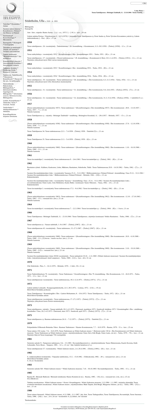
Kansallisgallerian (88, 407)
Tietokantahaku (30, 400)
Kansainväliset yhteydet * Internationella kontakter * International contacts (12, 63)
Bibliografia (29, 27)
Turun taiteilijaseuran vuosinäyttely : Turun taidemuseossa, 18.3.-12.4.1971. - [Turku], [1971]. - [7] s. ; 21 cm (67, 280)
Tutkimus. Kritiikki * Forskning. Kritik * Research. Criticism (10, 70)
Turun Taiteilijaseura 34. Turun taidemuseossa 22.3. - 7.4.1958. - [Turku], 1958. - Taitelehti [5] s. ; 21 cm (65, 131)
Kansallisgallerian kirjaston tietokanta (10, 115)
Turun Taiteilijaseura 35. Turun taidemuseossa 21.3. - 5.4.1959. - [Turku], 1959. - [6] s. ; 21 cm (62, 139)
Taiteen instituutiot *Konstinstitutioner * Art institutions (12, 56)
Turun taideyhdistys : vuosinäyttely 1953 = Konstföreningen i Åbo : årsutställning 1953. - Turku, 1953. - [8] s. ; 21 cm (70, 68)
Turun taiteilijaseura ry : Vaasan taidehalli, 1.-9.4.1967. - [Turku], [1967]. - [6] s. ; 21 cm (59, 224)
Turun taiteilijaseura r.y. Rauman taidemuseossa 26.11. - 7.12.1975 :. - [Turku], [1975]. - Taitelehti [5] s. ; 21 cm (68, 319)
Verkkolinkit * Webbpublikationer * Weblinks (10, 109)
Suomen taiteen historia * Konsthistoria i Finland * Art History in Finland (12, 31)
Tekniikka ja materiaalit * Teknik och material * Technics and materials (12, 49)
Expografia (29, 29)
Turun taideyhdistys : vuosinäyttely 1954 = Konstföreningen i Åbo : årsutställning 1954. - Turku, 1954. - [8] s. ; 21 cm (70, 76)
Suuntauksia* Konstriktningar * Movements (9, 38)
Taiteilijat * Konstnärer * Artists (12, 25)
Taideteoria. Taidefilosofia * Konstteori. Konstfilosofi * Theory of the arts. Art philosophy (12, 78)
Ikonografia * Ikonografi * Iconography (12, 44)
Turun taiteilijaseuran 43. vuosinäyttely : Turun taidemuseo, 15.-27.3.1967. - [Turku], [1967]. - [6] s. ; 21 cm (66, 228)
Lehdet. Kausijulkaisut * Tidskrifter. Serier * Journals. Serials (12, 103)
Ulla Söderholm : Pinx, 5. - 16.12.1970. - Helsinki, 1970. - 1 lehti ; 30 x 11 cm (55, 266)
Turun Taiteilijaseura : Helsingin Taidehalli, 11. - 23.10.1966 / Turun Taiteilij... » (118, 12)
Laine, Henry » (139, 11)
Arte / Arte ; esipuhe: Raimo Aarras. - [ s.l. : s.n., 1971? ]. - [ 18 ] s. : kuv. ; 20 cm (56, 32)
